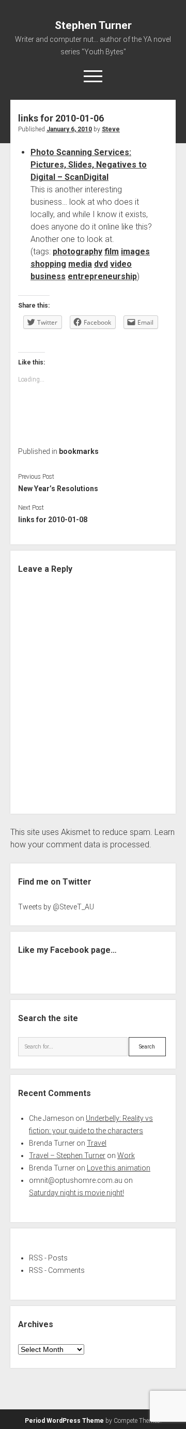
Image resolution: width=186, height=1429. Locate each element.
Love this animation (118, 1168)
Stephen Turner (93, 25)
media (80, 264)
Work (126, 1155)
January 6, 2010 (69, 129)
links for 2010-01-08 (52, 519)
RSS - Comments (57, 1270)
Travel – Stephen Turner (67, 1155)
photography (77, 251)
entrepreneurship (102, 276)
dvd (101, 264)
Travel (96, 1143)
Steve (111, 129)
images (135, 251)
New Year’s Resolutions (58, 488)
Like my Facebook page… (67, 950)
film (111, 251)
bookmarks (79, 451)
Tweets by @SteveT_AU (56, 907)
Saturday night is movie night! (76, 1193)
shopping (48, 264)
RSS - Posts (48, 1258)
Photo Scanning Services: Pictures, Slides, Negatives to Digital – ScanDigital (88, 164)
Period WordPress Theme (64, 1420)
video (121, 264)
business (48, 276)
